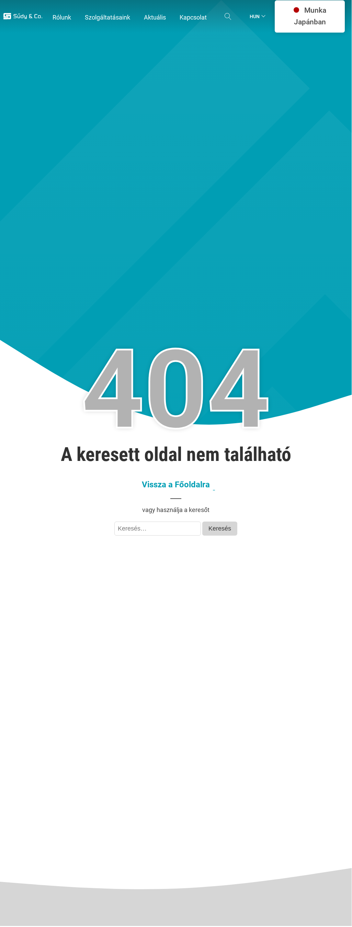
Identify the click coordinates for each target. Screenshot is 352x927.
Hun (255, 16)
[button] (62, 17)
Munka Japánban (310, 16)
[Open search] (228, 16)
